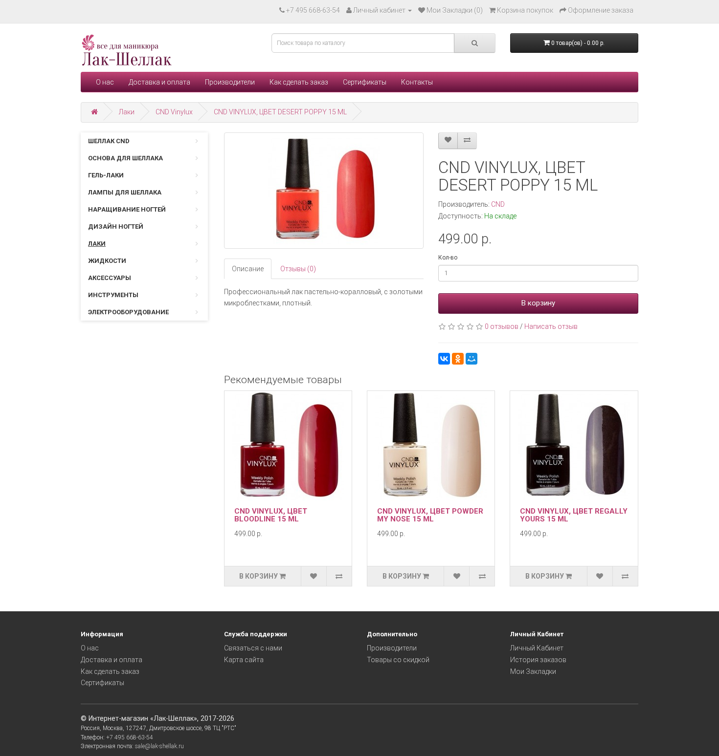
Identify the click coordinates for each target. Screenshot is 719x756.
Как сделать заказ (299, 82)
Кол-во (447, 257)
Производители (230, 82)
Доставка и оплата (159, 82)
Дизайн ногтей (115, 226)
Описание (248, 269)
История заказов (538, 660)
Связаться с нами (253, 648)
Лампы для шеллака (124, 192)
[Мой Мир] (471, 359)
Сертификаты (364, 82)
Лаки (127, 112)
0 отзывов (501, 326)
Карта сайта (244, 660)
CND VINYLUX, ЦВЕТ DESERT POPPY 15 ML (280, 112)
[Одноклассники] (458, 359)
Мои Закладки (533, 671)
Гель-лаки (106, 175)
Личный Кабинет (536, 648)
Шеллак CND (109, 141)
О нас (105, 82)
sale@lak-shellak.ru (159, 746)
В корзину (538, 303)
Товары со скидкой (398, 660)
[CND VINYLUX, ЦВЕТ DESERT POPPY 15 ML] (324, 190)
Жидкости (107, 260)
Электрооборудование (128, 312)
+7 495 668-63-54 (313, 10)
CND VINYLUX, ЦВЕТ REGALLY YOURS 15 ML (574, 515)
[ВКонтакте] (444, 359)
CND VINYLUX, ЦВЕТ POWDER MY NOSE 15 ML (430, 515)
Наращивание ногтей (127, 209)
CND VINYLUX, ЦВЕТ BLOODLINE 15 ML (270, 515)
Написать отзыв (551, 326)
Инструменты (113, 295)
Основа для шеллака (125, 158)
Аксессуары (109, 277)
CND (498, 204)
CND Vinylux (174, 112)
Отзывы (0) (298, 269)
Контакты (417, 82)
